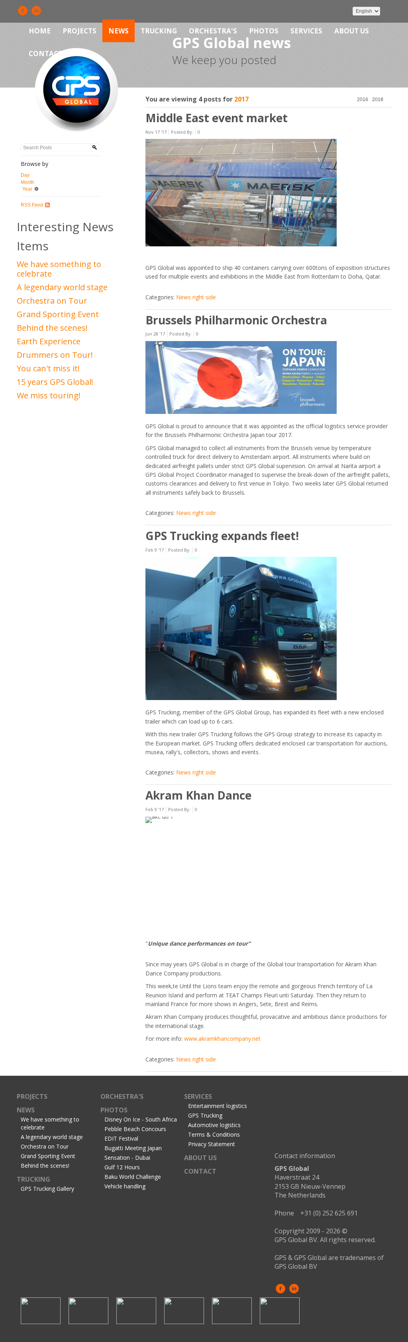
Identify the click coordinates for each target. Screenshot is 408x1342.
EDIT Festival (121, 1138)
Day (25, 175)
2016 (362, 99)
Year (27, 189)
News (118, 30)
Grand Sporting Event (58, 314)
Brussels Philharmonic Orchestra (236, 320)
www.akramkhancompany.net (222, 1038)
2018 (377, 99)
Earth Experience (48, 341)
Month (27, 182)
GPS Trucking (205, 1115)
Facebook (22, 11)
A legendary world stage (62, 287)
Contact (46, 53)
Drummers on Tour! (55, 354)
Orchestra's (213, 30)
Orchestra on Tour (52, 300)
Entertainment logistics (217, 1106)
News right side (196, 297)
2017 (241, 99)
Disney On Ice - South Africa (140, 1119)
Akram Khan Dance (198, 795)
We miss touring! (48, 395)
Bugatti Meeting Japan (133, 1148)
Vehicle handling (124, 1186)
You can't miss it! (48, 368)
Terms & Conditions (214, 1134)
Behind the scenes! (52, 327)
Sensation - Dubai (127, 1157)
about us (351, 30)
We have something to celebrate (59, 269)
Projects (79, 30)
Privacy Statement (211, 1144)
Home (40, 30)
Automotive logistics (214, 1125)
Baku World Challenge (132, 1176)
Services (306, 30)
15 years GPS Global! (55, 381)
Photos (264, 30)
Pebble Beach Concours (135, 1129)
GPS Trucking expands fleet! (222, 535)
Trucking (159, 30)
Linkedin (36, 11)
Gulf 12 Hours (122, 1167)
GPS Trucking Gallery (47, 1188)
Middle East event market (216, 117)
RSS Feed (32, 205)
